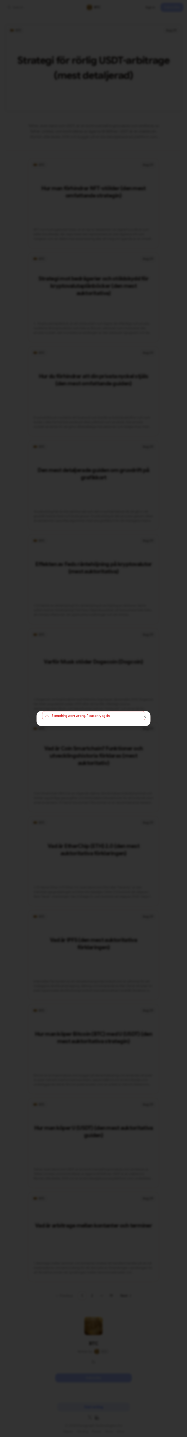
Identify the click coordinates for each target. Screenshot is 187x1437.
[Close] (145, 716)
